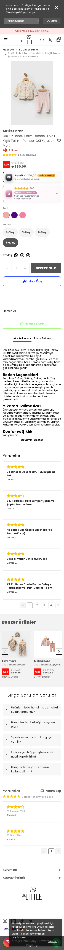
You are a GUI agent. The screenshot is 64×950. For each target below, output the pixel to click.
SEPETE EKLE (46, 268)
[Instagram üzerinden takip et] (7, 942)
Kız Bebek (8, 49)
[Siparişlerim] (50, 40)
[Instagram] (5, 921)
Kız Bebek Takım (28, 49)
